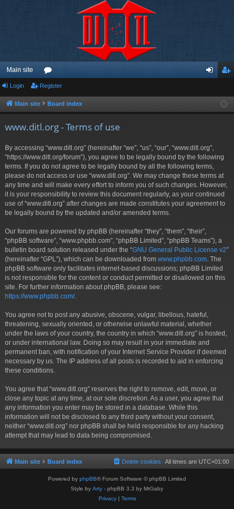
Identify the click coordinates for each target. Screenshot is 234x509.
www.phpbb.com (182, 259)
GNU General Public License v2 (179, 250)
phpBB (88, 479)
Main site (20, 70)
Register (51, 85)
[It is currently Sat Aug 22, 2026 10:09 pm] (223, 104)
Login (17, 85)
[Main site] (117, 31)
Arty (97, 489)
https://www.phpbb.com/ (40, 296)
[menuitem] (136, 462)
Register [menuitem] (228, 72)
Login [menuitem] (212, 72)
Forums (50, 72)
